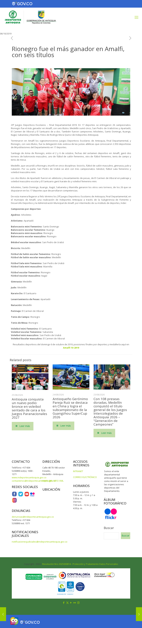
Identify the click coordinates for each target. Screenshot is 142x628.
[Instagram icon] (78, 602)
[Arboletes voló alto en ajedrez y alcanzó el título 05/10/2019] (3, 614)
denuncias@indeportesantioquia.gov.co (33, 516)
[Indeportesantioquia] (30, 17)
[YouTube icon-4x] (26, 495)
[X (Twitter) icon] (67, 602)
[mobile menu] (136, 17)
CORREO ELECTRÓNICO (85, 477)
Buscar (109, 528)
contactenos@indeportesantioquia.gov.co (34, 480)
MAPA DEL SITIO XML (53, 480)
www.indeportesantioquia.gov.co (29, 477)
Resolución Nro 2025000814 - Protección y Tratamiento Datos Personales (80, 564)
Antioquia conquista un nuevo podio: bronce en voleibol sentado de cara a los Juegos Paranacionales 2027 (29, 408)
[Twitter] (20, 495)
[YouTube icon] (71, 602)
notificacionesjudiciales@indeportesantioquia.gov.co (39, 541)
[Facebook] (14, 495)
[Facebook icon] (64, 602)
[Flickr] (32, 495)
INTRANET (78, 471)
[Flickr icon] (74, 602)
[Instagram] (14, 502)
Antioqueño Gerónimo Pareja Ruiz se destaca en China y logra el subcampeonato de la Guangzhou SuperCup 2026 (70, 408)
